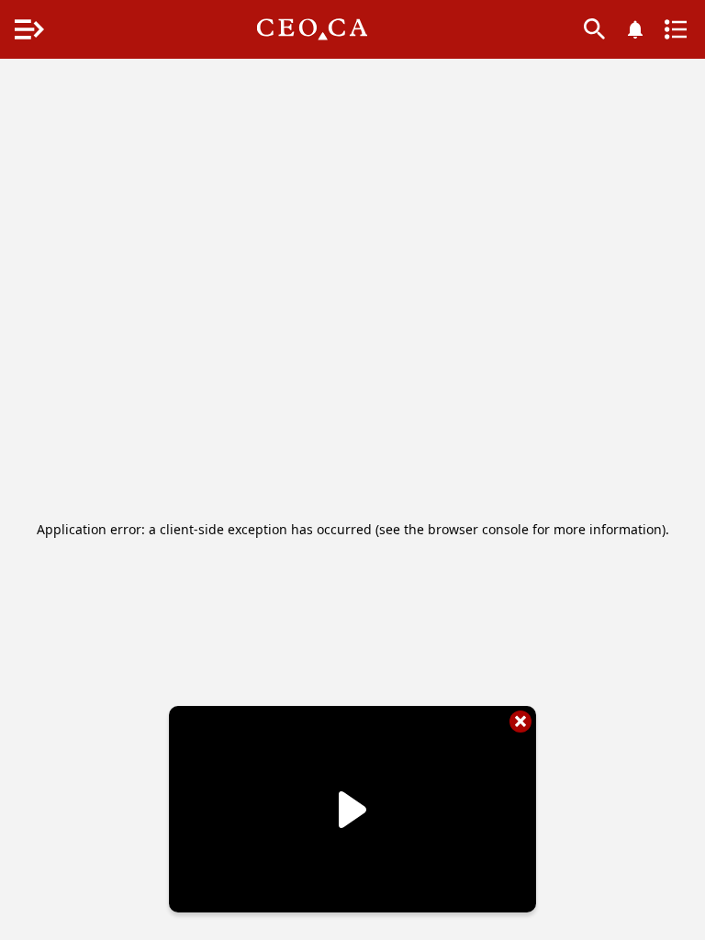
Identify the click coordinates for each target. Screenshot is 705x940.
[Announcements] (635, 29)
